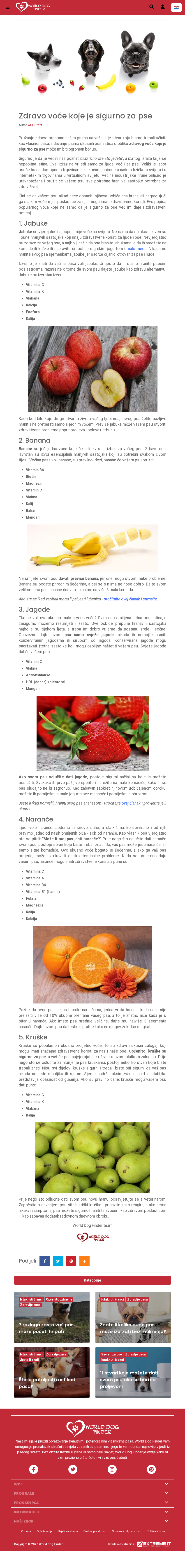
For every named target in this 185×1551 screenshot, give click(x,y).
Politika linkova (156, 1531)
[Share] (84, 1261)
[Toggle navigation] (7, 7)
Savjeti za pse (111, 1354)
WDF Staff (35, 125)
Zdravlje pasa (30, 1305)
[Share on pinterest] (71, 1261)
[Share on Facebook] (44, 1261)
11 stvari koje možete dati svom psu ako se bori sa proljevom (129, 1380)
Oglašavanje (44, 1531)
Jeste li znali (29, 1360)
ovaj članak (131, 803)
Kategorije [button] (92, 1280)
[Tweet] (58, 1261)
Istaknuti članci (31, 1299)
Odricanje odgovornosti (126, 1531)
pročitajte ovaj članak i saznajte (130, 599)
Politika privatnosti (94, 1531)
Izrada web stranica (121, 1544)
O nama (26, 1531)
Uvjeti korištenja (68, 1531)
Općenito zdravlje (59, 1299)
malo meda (136, 248)
